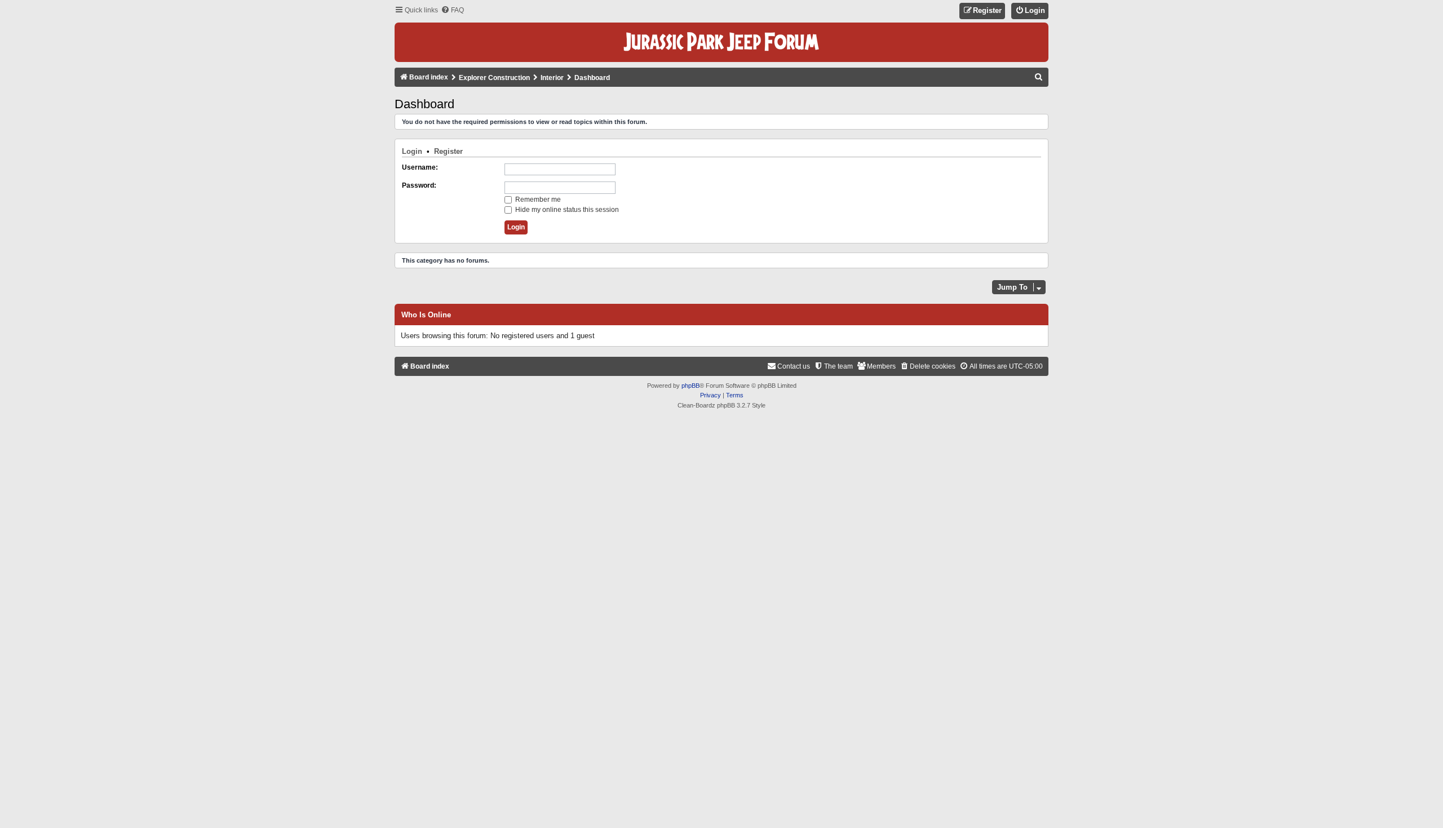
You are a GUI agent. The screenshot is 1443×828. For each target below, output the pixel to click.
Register (448, 151)
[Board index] (721, 42)
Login (412, 151)
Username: (420, 167)
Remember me (537, 199)
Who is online (426, 315)
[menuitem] (452, 10)
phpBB (690, 385)
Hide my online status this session (566, 210)
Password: (419, 185)
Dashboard (424, 104)
